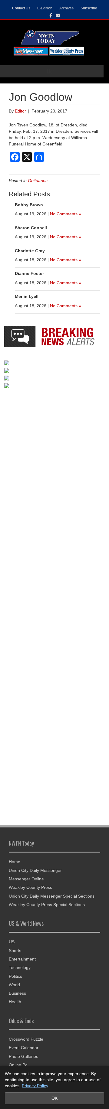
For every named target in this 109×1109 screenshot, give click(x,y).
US (12, 941)
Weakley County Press (30, 887)
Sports (15, 950)
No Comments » (65, 213)
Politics (15, 976)
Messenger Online (26, 878)
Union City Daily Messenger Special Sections (51, 896)
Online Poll (19, 1064)
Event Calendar (23, 1047)
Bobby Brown (29, 204)
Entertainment (22, 959)
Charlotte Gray (30, 250)
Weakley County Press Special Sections (47, 904)
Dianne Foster (29, 273)
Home (14, 861)
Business (17, 993)
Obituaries (38, 180)
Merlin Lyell (26, 296)
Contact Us (21, 8)
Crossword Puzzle (26, 1039)
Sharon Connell (31, 227)
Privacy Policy (35, 1085)
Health (15, 1001)
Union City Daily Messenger (35, 870)
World (14, 984)
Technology (20, 967)
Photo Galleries (23, 1056)
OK (54, 1098)
